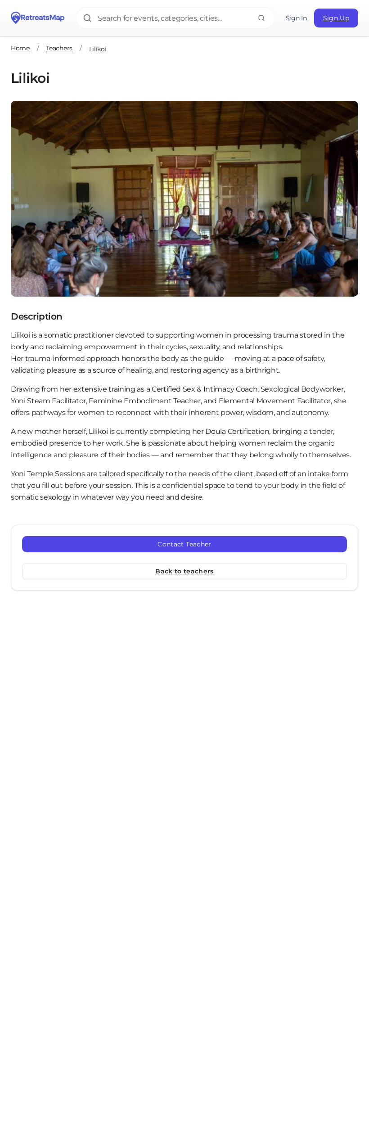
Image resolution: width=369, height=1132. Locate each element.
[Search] (261, 18)
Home (20, 48)
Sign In (296, 18)
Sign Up (336, 18)
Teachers (59, 48)
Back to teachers (184, 571)
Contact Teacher (184, 544)
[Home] (38, 18)
